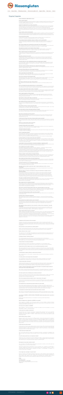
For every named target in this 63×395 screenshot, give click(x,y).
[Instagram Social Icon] (47, 393)
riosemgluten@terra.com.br (20, 392)
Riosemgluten (27, 6)
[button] (14, 11)
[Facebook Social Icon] (50, 393)
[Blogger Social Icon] (53, 393)
